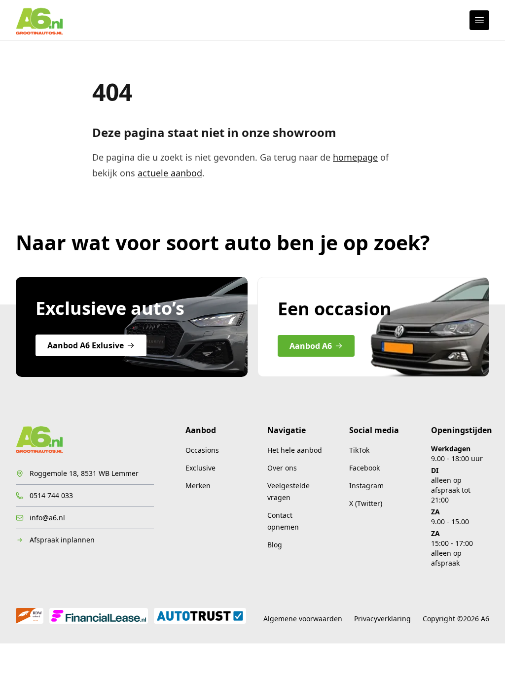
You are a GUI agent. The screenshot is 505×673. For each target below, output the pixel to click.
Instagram (366, 485)
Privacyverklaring (382, 618)
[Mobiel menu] (479, 20)
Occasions (202, 450)
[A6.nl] (39, 20)
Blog (274, 544)
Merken (198, 485)
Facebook (364, 467)
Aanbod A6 (310, 345)
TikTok (359, 450)
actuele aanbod (170, 173)
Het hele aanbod (294, 450)
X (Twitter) (365, 503)
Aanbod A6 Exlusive (85, 345)
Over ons (282, 467)
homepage (355, 157)
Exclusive (200, 467)
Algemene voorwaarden (302, 618)
